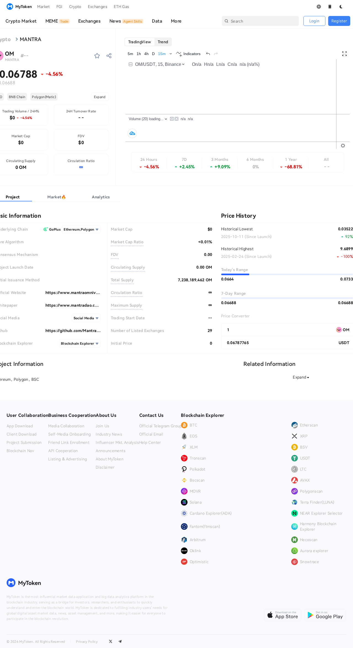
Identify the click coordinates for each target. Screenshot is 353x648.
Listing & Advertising (67, 459)
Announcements (110, 451)
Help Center (150, 442)
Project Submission (24, 442)
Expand (100, 96)
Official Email (151, 434)
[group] (148, 41)
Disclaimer (105, 467)
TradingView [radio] (139, 41)
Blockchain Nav (20, 451)
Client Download (21, 434)
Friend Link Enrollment (68, 442)
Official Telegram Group (160, 426)
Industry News (109, 434)
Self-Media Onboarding (69, 434)
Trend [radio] (163, 41)
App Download (20, 426)
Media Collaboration (66, 426)
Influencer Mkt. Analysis (117, 442)
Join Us (102, 426)
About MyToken (110, 459)
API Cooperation (63, 451)
